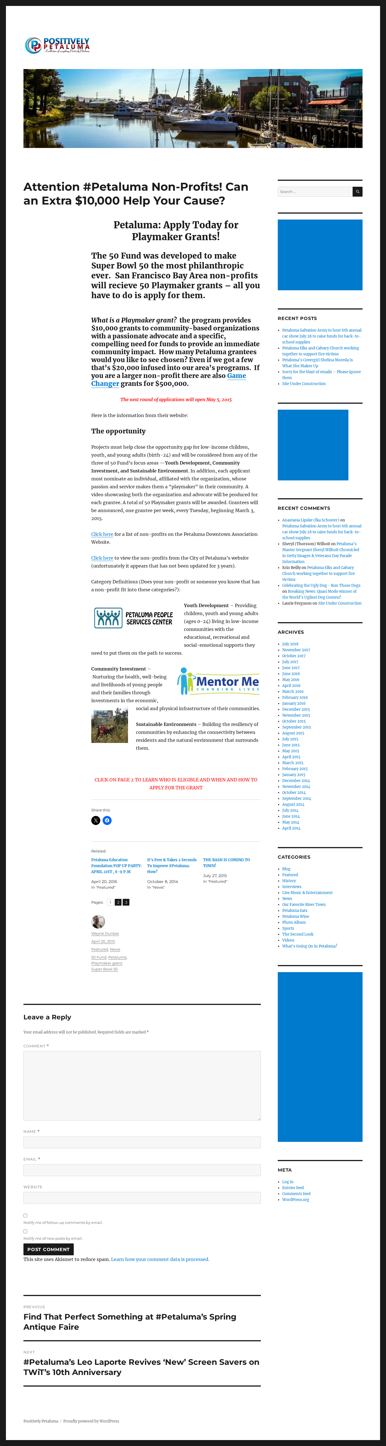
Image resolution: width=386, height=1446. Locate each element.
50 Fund (99, 957)
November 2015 (296, 715)
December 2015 (296, 709)
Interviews (292, 886)
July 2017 (290, 661)
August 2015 (293, 733)
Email (31, 1159)
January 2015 (293, 774)
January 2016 (294, 703)
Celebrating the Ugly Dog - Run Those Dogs (321, 585)
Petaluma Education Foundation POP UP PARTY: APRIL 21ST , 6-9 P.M (116, 866)
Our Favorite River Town (304, 904)
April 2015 (291, 757)
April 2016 (291, 685)
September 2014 (296, 798)
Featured (99, 949)
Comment (36, 1046)
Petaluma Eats (294, 910)
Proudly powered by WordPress (91, 1421)
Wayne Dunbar (105, 933)
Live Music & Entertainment (307, 892)
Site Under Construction (304, 383)
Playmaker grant (106, 963)
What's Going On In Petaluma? (309, 946)
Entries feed (293, 1187)
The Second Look (297, 934)
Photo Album (294, 922)
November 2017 (296, 650)
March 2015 (292, 762)
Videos (288, 940)
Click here (102, 534)
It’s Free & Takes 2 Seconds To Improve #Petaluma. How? (172, 866)
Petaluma (117, 957)
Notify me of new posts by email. (53, 1238)
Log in (288, 1181)
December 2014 (296, 780)
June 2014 (291, 816)
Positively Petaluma (40, 1421)
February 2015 (295, 768)
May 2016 (291, 679)
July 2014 (290, 810)
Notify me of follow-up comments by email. (63, 1222)
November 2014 (296, 786)
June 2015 (291, 745)
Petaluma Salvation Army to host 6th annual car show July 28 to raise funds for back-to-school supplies (321, 336)
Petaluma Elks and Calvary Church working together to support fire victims (318, 573)
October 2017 (294, 656)
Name (31, 1131)
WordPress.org (295, 1199)
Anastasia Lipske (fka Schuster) (310, 520)
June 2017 (291, 667)
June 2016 (291, 673)
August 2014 (293, 804)
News (115, 949)
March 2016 (293, 691)
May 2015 (290, 751)
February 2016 (295, 697)
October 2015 (294, 721)
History (289, 880)
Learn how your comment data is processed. (160, 1259)
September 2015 (296, 727)
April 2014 (291, 828)
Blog (286, 869)
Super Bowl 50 (104, 969)
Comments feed (296, 1193)
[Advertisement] (321, 255)
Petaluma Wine (295, 916)
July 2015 (290, 739)
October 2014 (294, 792)
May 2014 (290, 822)
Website (33, 1187)
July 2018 (290, 644)
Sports (288, 928)
